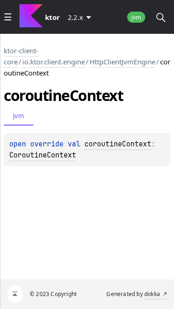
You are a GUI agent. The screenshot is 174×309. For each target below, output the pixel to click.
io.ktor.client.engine (53, 61)
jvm (136, 17)
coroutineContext (117, 144)
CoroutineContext (42, 155)
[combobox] (81, 17)
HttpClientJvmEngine (122, 61)
